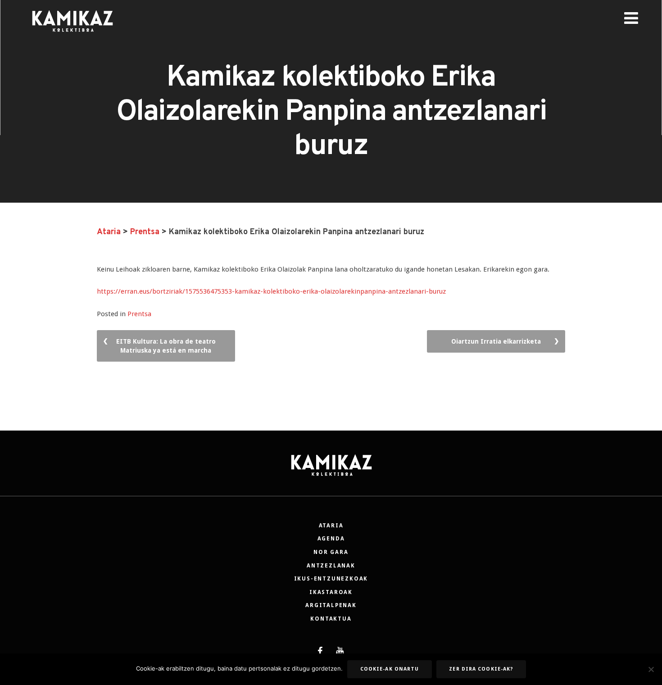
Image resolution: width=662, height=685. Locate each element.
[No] (650, 669)
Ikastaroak (331, 592)
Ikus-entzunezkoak (331, 579)
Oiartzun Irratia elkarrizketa (496, 341)
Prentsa (139, 314)
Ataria (331, 525)
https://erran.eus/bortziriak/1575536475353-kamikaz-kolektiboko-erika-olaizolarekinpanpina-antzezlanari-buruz (271, 291)
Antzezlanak (331, 566)
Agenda (331, 538)
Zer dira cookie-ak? (481, 669)
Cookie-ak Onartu (389, 669)
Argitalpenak (331, 605)
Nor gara (330, 552)
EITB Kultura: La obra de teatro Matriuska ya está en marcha (166, 346)
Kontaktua (330, 619)
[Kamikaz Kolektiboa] (72, 38)
